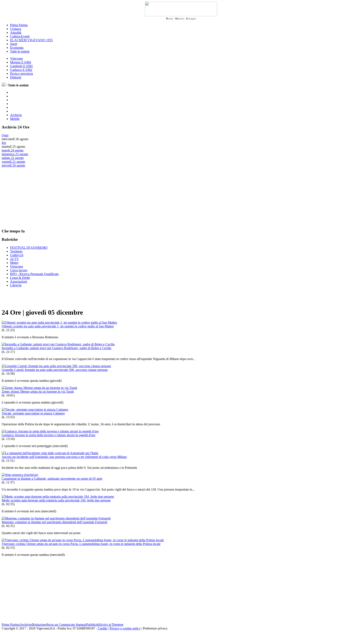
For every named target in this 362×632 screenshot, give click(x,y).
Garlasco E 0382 (21, 70)
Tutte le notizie (20, 51)
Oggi (5, 135)
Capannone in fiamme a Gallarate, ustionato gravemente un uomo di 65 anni (52, 478)
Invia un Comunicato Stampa (66, 624)
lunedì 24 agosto (12, 150)
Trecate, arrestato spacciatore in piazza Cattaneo (33, 413)
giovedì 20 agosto (13, 165)
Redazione (39, 624)
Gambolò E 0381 (21, 66)
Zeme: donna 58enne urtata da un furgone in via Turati (38, 391)
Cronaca (15, 29)
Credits (102, 628)
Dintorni (15, 77)
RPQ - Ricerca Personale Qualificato (34, 274)
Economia (16, 47)
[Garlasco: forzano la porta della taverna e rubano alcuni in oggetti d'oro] (50, 431)
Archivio (16, 115)
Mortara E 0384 (20, 62)
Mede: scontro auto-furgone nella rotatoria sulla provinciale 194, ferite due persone (56, 500)
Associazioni (18, 281)
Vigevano (16, 58)
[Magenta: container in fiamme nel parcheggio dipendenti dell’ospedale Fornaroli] (56, 518)
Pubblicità (92, 624)
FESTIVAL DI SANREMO (29, 247)
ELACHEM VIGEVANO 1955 (31, 40)
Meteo (14, 262)
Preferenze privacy (155, 628)
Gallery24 (16, 255)
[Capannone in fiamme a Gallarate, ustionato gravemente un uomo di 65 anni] (20, 475)
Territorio (16, 251)
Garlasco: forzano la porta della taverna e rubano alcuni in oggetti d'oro (48, 435)
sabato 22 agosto (13, 158)
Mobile (14, 119)
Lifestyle (16, 285)
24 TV (14, 259)
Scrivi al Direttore (111, 624)
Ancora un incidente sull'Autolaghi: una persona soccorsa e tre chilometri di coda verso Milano (64, 457)
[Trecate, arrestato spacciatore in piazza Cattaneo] (35, 409)
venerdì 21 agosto (13, 161)
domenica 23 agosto (15, 154)
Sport (13, 44)
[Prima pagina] (3, 85)
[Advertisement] (33, 198)
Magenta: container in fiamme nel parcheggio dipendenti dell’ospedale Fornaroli (54, 522)
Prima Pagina (19, 25)
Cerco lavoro (18, 270)
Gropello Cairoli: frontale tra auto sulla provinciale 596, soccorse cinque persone (55, 370)
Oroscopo (16, 266)
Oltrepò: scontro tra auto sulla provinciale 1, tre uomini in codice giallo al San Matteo (58, 326)
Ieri (4, 143)
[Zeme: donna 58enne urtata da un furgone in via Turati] (39, 388)
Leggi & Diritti (20, 277)
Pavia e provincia (21, 73)
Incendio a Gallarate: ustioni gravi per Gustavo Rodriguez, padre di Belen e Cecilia (56, 348)
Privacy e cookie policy (125, 628)
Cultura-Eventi (20, 36)
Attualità (15, 32)
